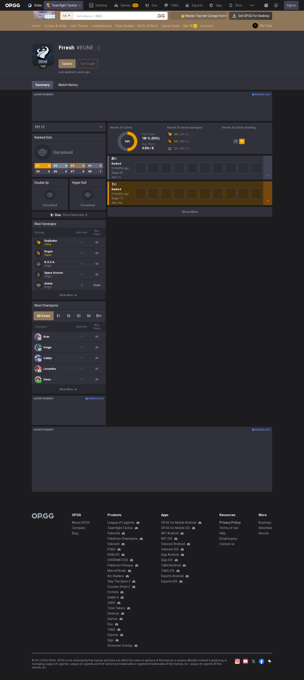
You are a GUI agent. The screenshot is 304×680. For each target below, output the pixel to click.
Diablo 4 (113, 597)
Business (265, 522)
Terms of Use (228, 528)
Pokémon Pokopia (120, 565)
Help (222, 533)
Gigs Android (170, 554)
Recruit (264, 533)
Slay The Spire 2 (118, 581)
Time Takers (116, 608)
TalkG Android (171, 565)
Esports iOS (169, 581)
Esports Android (172, 576)
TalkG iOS (167, 570)
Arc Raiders (115, 576)
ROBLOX (113, 554)
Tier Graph (87, 63)
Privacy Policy (230, 522)
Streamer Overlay (119, 645)
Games (112, 619)
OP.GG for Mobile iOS (175, 528)
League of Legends (120, 522)
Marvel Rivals (116, 570)
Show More (66, 295)
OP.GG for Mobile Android (178, 522)
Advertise (265, 528)
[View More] (251, 5)
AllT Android (169, 533)
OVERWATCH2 (117, 560)
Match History (68, 85)
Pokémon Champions (122, 538)
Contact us (227, 544)
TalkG (111, 629)
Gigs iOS (167, 560)
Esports (112, 635)
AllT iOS (166, 538)
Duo (110, 624)
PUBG (111, 549)
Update (67, 63)
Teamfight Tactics (64, 5)
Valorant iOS (170, 549)
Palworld (113, 533)
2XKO (111, 602)
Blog (75, 533)
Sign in (291, 5)
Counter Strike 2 (118, 586)
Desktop (113, 613)
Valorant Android (173, 544)
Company (78, 528)
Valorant (113, 544)
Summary (42, 85)
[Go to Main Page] (12, 5)
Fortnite (112, 592)
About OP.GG (81, 522)
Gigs (110, 640)
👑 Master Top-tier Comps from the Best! (204, 16)
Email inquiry (228, 538)
